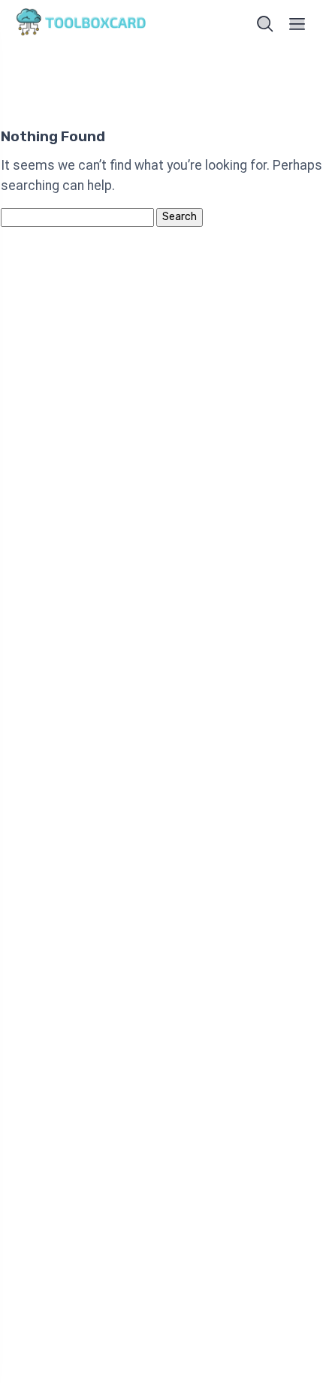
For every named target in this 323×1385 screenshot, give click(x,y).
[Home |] (83, 24)
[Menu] (297, 24)
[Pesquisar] (265, 24)
